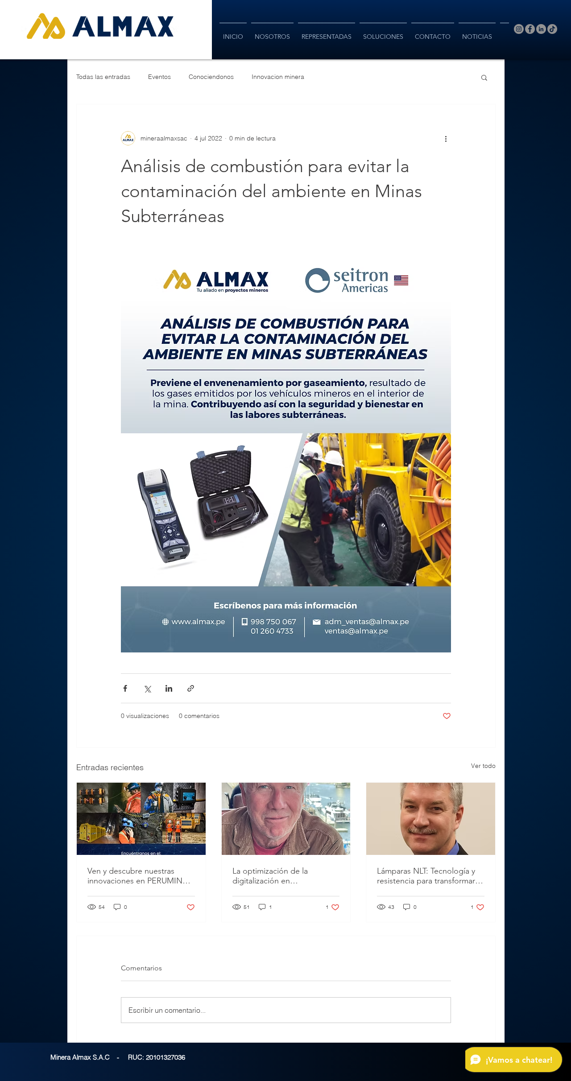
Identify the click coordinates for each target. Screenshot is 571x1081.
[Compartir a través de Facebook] (125, 688)
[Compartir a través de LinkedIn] (169, 688)
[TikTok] (552, 29)
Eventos (159, 77)
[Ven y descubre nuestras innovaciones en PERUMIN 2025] (141, 819)
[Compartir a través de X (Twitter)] (147, 688)
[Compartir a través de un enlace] (190, 688)
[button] (484, 77)
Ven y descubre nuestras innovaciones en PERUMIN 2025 (134, 876)
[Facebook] (530, 29)
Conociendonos (211, 77)
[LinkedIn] (541, 29)
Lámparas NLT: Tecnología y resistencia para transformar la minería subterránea (430, 876)
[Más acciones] (445, 138)
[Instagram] (519, 29)
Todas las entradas (103, 77)
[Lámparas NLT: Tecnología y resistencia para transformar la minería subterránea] (430, 819)
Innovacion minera (278, 77)
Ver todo (483, 766)
